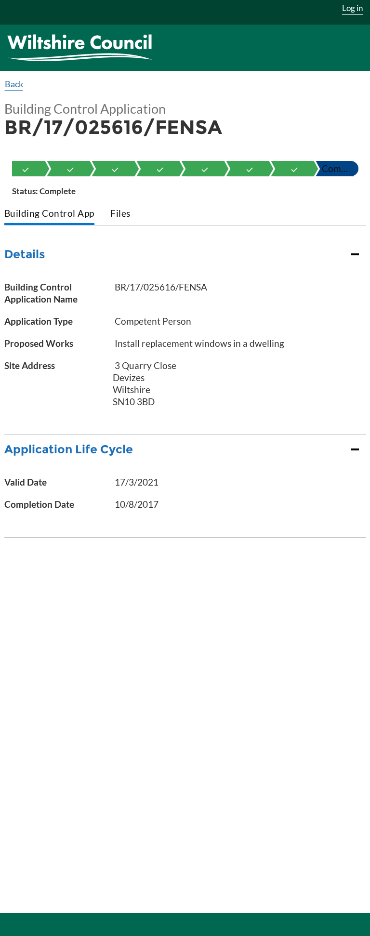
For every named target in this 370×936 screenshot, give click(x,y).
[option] (25, 168)
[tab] (49, 214)
